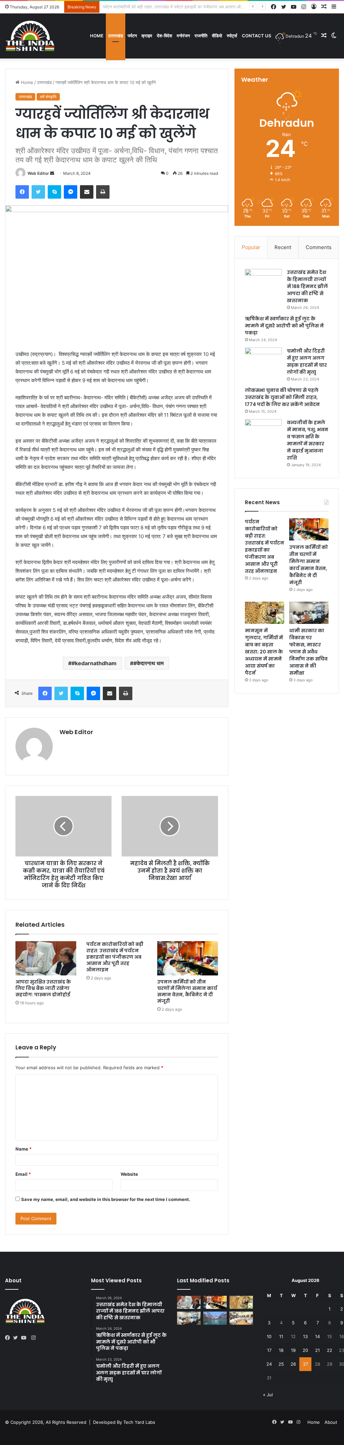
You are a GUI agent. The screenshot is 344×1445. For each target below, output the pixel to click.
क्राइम (146, 35)
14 (317, 1336)
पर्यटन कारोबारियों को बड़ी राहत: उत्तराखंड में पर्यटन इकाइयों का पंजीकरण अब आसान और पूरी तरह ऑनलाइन (114, 957)
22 (329, 1350)
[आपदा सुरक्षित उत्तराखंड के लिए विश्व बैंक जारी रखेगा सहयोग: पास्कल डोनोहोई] (45, 958)
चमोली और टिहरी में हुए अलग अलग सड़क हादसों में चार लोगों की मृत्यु (307, 361)
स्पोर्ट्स (232, 35)
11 (281, 1336)
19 (293, 1350)
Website (129, 1174)
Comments (319, 247)
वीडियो (217, 35)
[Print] (103, 192)
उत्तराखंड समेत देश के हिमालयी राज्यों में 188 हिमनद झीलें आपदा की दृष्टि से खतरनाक (307, 286)
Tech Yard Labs (139, 1422)
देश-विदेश (164, 35)
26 (293, 1364)
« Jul (268, 1394)
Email (23, 1174)
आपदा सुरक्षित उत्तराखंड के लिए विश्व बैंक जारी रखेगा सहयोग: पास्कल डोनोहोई (43, 988)
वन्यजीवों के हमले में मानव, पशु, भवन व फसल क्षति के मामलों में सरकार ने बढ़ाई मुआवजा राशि (307, 440)
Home (96, 35)
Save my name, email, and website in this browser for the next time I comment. (105, 1199)
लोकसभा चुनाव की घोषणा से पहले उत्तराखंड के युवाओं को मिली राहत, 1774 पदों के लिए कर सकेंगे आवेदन (282, 397)
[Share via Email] (86, 192)
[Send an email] (52, 173)
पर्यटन (132, 35)
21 (317, 1350)
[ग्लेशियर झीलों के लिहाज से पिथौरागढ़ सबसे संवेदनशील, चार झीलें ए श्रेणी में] (215, 1318)
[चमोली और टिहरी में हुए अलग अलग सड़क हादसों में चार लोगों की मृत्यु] (263, 360)
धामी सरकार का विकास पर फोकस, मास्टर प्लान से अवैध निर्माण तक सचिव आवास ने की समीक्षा (308, 651)
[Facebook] (22, 192)
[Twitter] (38, 192)
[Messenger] (70, 192)
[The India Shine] (30, 36)
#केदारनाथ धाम (148, 663)
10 (269, 1336)
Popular (251, 247)
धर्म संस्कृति (48, 96)
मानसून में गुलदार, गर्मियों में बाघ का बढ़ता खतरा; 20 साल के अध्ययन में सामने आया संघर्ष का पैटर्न (264, 651)
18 (281, 1350)
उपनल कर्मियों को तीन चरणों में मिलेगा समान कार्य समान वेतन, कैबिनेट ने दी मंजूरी (166, 6)
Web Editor (38, 173)
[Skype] (54, 192)
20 (305, 1350)
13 (305, 1336)
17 (269, 1350)
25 (281, 1364)
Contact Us (256, 35)
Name (23, 1149)
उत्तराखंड (115, 35)
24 (269, 1364)
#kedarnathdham (94, 663)
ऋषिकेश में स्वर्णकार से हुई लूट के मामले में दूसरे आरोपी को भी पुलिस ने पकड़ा (284, 325)
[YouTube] (25, 1338)
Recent (282, 247)
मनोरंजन (183, 35)
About (331, 1422)
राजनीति (201, 35)
